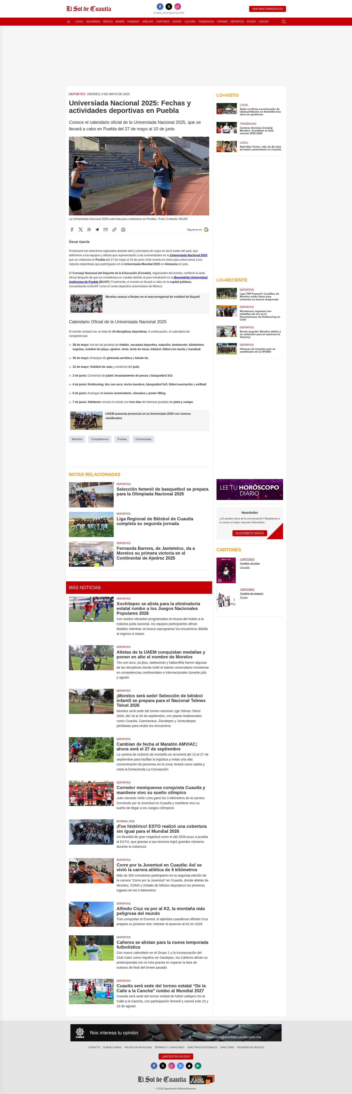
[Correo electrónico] (106, 229)
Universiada (143, 439)
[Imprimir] (123, 229)
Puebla (122, 439)
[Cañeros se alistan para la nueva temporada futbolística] (91, 955)
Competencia (100, 439)
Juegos (264, 21)
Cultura (190, 21)
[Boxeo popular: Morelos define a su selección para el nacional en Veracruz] (227, 332)
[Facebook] (160, 6)
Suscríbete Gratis (250, 533)
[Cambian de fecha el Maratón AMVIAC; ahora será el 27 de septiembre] (91, 756)
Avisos (251, 21)
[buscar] (284, 21)
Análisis (147, 21)
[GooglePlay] (198, 1065)
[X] (169, 6)
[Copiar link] (114, 229)
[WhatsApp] (89, 229)
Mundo (120, 21)
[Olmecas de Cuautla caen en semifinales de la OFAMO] (227, 348)
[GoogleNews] (180, 1065)
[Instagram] (177, 6)
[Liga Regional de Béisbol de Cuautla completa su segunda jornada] (91, 524)
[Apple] (189, 1065)
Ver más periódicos (267, 8)
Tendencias (206, 21)
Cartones (162, 21)
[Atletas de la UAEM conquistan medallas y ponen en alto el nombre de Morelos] (91, 664)
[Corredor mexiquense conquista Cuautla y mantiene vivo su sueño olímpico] (91, 798)
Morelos (77, 439)
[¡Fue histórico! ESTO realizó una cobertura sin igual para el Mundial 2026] (91, 836)
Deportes (237, 21)
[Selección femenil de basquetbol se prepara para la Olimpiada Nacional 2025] (91, 494)
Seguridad (93, 21)
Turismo (222, 21)
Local (79, 21)
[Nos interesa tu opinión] (176, 1032)
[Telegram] (97, 229)
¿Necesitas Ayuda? (176, 1056)
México (108, 21)
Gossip (177, 21)
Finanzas (133, 21)
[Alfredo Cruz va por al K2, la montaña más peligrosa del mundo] (91, 916)
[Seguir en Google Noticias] (206, 230)
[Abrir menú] (68, 21)
